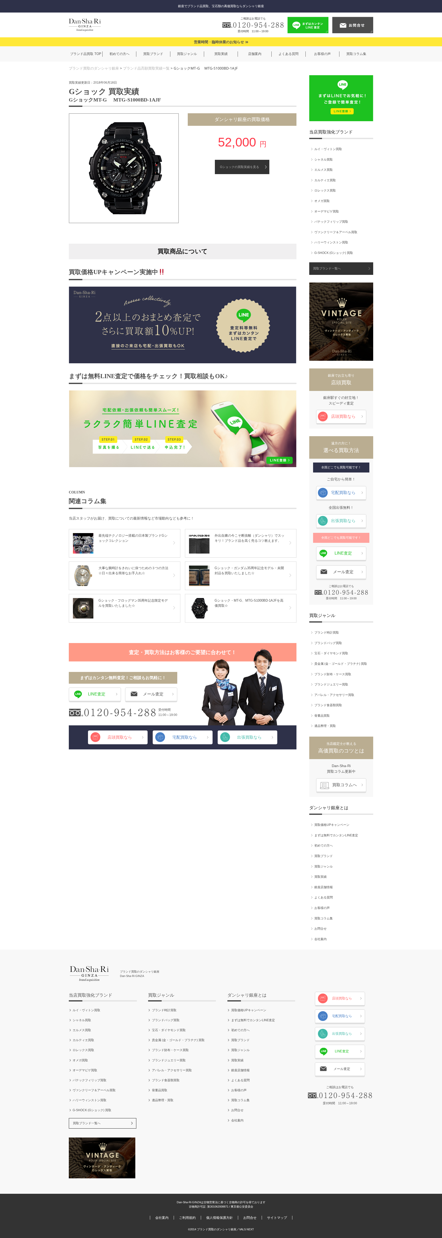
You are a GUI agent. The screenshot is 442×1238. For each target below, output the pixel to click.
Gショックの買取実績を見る (239, 167)
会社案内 (320, 939)
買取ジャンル (323, 866)
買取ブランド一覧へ (327, 268)
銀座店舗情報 (323, 887)
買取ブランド (323, 856)
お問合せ (320, 928)
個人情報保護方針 (219, 1218)
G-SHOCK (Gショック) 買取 (333, 253)
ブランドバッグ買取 (328, 643)
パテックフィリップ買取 (331, 221)
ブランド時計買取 (326, 632)
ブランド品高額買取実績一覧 (146, 68)
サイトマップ (277, 1218)
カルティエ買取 (325, 180)
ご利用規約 (187, 1218)
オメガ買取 (322, 201)
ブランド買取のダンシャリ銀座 (94, 68)
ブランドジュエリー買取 (331, 684)
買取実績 (320, 877)
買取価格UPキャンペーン (331, 825)
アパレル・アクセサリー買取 (334, 695)
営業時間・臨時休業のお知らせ (219, 42)
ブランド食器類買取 (328, 705)
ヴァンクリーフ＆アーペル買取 (335, 232)
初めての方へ (323, 845)
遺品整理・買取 (325, 726)
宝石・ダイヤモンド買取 (331, 653)
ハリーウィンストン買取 (331, 242)
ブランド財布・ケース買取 (332, 674)
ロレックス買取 (325, 190)
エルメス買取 (323, 170)
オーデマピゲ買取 (326, 211)
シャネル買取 (323, 159)
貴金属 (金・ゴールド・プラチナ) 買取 (340, 664)
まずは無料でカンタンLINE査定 (336, 835)
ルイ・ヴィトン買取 (328, 149)
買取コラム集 (323, 918)
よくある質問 (323, 897)
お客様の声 (322, 908)
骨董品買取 (322, 715)
